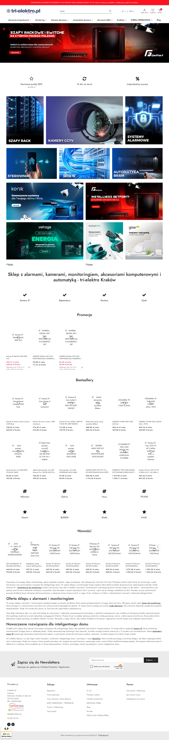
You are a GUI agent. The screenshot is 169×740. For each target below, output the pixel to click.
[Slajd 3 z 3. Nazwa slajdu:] (84, 43)
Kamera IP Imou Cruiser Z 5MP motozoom (44, 422)
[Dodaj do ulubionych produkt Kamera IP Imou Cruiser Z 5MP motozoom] (54, 389)
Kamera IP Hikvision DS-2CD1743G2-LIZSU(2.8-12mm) (93, 565)
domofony (96, 638)
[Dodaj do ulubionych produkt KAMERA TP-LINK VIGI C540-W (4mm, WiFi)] (160, 389)
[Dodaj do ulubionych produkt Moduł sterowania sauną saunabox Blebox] (107, 389)
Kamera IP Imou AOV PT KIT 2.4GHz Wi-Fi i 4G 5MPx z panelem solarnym (149, 471)
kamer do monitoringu (151, 603)
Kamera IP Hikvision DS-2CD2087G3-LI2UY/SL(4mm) (133, 565)
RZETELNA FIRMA (94, 703)
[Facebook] (8, 724)
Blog (88, 707)
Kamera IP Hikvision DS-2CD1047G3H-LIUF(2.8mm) (53, 565)
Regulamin (51, 690)
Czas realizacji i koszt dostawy (59, 699)
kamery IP (138, 628)
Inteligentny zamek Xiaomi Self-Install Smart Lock (34, 565)
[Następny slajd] (164, 43)
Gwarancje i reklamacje (136, 690)
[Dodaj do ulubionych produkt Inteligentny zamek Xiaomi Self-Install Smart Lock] (40, 540)
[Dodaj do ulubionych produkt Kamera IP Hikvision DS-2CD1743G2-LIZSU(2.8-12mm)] (100, 540)
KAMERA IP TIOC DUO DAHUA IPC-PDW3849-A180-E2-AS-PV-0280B (123, 471)
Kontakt (90, 711)
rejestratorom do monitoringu (29, 587)
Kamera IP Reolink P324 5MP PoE (16, 357)
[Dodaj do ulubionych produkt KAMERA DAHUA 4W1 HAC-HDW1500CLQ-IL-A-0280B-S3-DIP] (54, 324)
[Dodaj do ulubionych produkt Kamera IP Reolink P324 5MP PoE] (27, 324)
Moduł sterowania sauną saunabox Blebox (94, 422)
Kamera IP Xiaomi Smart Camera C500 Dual (18, 422)
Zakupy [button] (50, 684)
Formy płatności (53, 694)
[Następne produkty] (158, 546)
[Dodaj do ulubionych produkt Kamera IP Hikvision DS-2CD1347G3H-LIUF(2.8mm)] (80, 540)
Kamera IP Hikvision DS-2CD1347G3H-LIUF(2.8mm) (73, 565)
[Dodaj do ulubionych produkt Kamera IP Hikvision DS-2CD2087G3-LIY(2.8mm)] (160, 540)
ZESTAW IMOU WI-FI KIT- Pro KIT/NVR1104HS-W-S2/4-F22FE (97, 471)
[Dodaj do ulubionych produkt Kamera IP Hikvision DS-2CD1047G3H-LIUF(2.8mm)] (60, 540)
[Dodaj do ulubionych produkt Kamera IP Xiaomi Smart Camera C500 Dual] (27, 389)
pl (123, 11)
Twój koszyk (51, 711)
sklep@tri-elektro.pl (14, 714)
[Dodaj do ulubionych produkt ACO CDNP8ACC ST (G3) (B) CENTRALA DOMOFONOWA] (21, 540)
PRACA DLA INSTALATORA (98, 715)
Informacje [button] (92, 684)
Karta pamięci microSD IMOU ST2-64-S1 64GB (16, 471)
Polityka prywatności (95, 699)
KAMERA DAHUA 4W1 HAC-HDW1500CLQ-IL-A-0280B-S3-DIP (43, 357)
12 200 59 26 (12, 718)
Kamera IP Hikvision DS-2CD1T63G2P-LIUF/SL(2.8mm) (113, 565)
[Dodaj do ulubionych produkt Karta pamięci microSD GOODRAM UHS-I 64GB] (80, 438)
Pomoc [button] (130, 684)
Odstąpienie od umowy (136, 699)
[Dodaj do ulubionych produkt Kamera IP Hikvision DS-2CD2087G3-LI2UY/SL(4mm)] (140, 540)
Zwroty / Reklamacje (55, 707)
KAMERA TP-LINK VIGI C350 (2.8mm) (122, 422)
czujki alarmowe (115, 605)
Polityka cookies (93, 694)
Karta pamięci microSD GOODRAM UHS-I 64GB (68, 471)
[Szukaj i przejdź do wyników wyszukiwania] (110, 11)
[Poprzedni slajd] (5, 43)
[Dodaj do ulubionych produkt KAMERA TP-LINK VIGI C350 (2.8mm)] (133, 389)
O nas (89, 690)
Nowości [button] (84, 531)
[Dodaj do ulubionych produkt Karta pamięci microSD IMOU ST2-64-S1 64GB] (27, 438)
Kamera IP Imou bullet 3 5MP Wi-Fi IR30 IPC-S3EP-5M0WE (71, 422)
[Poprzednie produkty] (11, 546)
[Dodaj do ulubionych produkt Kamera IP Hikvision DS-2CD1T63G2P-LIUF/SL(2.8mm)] (120, 540)
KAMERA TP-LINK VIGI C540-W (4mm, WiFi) (150, 422)
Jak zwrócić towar (133, 694)
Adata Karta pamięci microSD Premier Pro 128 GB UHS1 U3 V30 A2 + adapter (43, 471)
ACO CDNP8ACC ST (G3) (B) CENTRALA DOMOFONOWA (14, 565)
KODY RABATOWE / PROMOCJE (60, 703)
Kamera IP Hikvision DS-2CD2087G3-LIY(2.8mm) (153, 565)
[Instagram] (13, 724)
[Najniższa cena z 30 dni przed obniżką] (29, 367)
